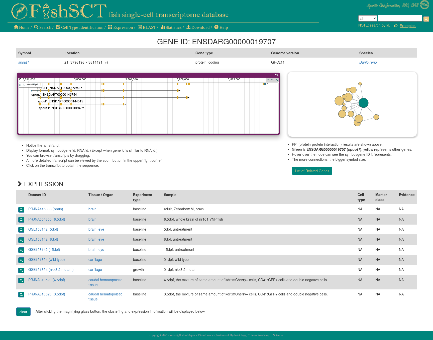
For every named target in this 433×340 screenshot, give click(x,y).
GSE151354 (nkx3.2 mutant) (51, 269)
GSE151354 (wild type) (46, 259)
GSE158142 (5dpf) (43, 229)
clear (23, 311)
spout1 (23, 62)
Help (223, 27)
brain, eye (96, 229)
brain (92, 208)
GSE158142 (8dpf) (43, 239)
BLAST (149, 27)
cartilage (95, 259)
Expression (122, 27)
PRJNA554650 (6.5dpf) (46, 219)
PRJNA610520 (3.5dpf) (46, 293)
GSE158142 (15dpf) (44, 249)
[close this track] (23, 85)
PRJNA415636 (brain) (45, 208)
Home (24, 27)
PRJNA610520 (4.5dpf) (46, 279)
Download (200, 27)
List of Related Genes (312, 170)
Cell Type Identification (81, 27)
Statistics (173, 27)
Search (44, 27)
